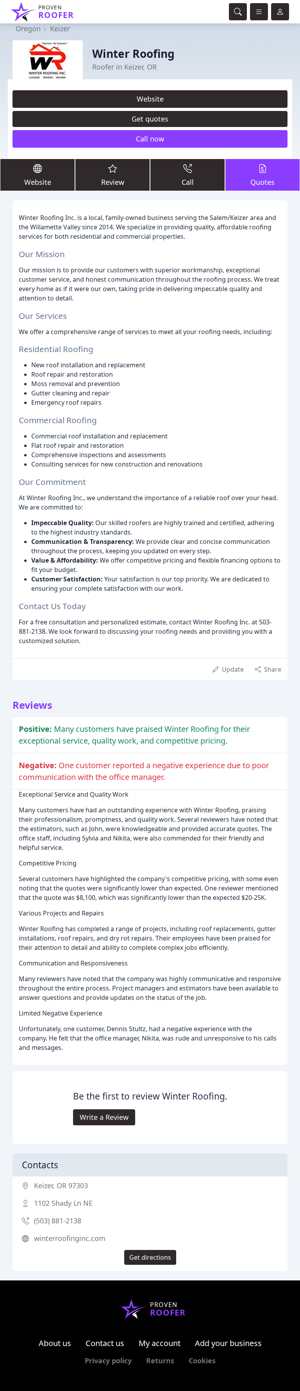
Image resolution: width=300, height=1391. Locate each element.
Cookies (202, 1360)
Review (112, 182)
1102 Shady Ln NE (63, 1203)
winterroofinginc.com (69, 1238)
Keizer (60, 28)
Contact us (105, 1343)
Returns (160, 1360)
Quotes (262, 182)
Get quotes (150, 118)
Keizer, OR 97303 (61, 1185)
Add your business (228, 1343)
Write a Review (104, 1117)
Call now (150, 138)
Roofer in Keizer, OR (124, 67)
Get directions (150, 1257)
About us (55, 1343)
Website (150, 99)
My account (159, 1343)
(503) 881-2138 (57, 1220)
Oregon (28, 28)
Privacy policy (108, 1360)
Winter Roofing (133, 53)
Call (188, 182)
